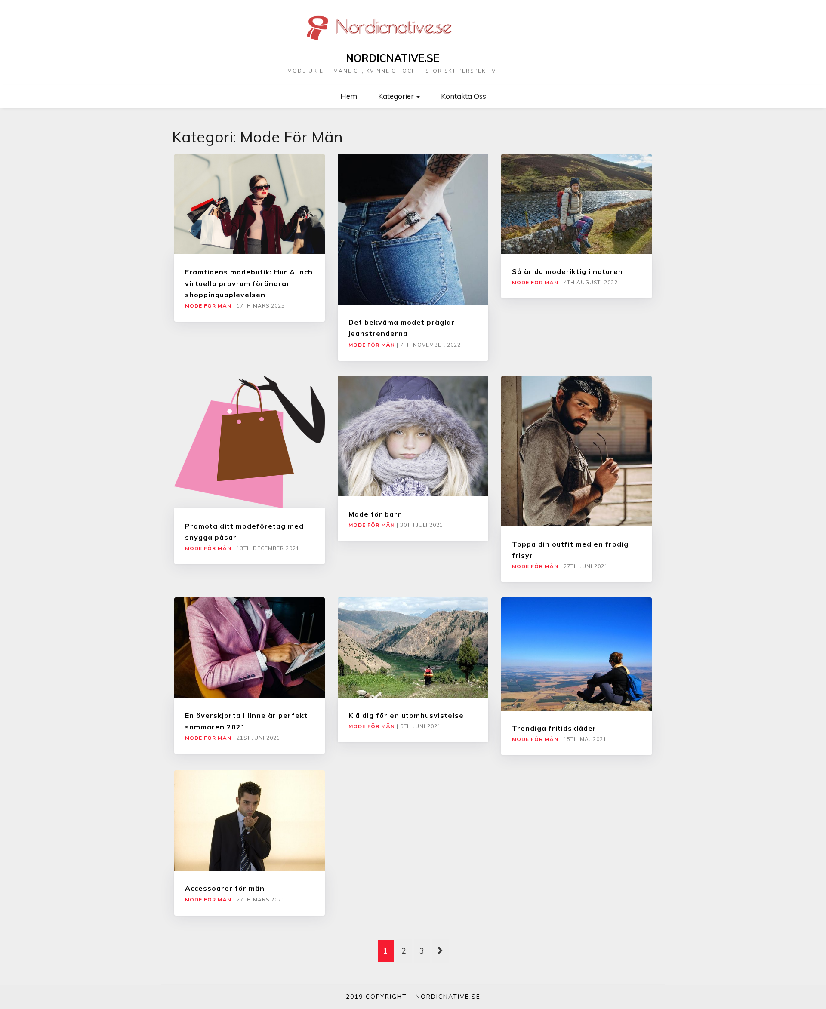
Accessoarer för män (225, 888)
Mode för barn (375, 514)
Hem (348, 96)
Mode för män (208, 305)
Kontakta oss (463, 96)
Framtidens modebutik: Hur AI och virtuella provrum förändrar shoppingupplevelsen (249, 283)
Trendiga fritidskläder (554, 728)
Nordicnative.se (393, 58)
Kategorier (397, 96)
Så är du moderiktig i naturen (567, 271)
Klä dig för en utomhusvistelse (406, 715)
